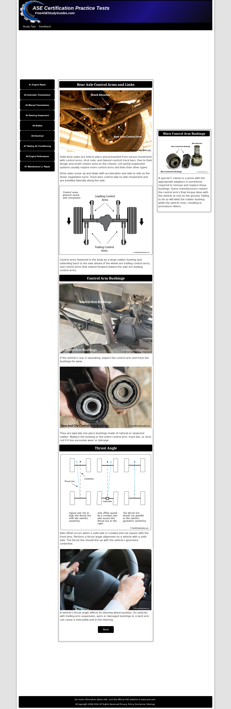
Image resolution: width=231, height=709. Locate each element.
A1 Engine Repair (37, 84)
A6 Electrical (37, 135)
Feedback (45, 26)
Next (106, 629)
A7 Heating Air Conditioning (37, 146)
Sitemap (150, 704)
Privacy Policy (127, 704)
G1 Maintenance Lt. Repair (37, 166)
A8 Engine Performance (37, 156)
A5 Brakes (37, 125)
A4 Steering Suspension (37, 115)
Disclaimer (140, 704)
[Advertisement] (113, 55)
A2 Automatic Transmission (37, 94)
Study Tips (29, 26)
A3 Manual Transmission (37, 105)
